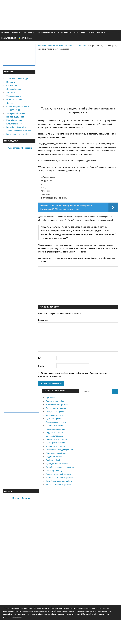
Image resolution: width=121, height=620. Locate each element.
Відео (83, 33)
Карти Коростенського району (59, 477)
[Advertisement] (75, 20)
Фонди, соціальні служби (17, 106)
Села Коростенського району (59, 481)
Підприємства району (56, 453)
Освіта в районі (53, 460)
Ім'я (40, 358)
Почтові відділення (15, 116)
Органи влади (12, 85)
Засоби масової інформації (18, 130)
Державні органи (14, 89)
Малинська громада (55, 425)
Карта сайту (17, 617)
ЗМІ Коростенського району (58, 484)
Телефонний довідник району (59, 449)
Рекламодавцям (8, 38)
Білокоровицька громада (57, 404)
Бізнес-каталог (64, 33)
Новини (15, 33)
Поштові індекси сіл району (58, 474)
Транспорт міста (13, 96)
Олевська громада (54, 436)
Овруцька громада (54, 432)
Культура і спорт (14, 123)
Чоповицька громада (55, 446)
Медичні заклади (14, 99)
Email (41, 366)
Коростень (27, 33)
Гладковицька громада (56, 408)
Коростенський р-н (45, 33)
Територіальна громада (17, 78)
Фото (76, 33)
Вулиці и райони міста (16, 127)
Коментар (43, 320)
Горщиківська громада (56, 411)
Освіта (9, 103)
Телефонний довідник (16, 113)
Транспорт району (54, 470)
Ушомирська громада (55, 442)
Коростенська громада (56, 422)
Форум (92, 33)
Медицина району (54, 456)
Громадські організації (16, 134)
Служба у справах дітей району (60, 467)
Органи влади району (55, 401)
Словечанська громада (56, 439)
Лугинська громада (54, 418)
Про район (50, 397)
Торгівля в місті (13, 110)
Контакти (101, 33)
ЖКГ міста (11, 92)
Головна (5, 33)
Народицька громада (55, 429)
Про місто (10, 82)
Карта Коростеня (14, 120)
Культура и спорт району (57, 463)
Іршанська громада (54, 415)
